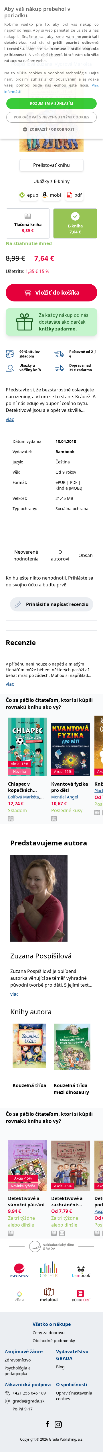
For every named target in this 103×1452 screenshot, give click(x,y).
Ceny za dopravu (49, 1332)
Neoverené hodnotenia (26, 555)
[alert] (51, 69)
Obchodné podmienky (54, 1340)
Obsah (85, 555)
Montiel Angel (64, 797)
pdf (78, 195)
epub (32, 195)
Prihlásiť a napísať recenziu (57, 604)
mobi (55, 195)
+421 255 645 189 (29, 1393)
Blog (60, 1366)
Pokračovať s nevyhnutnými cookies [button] (51, 117)
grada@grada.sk (28, 1401)
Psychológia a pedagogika (18, 1370)
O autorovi (60, 555)
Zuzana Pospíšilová (41, 955)
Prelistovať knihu (51, 165)
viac (10, 419)
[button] (51, 129)
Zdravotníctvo (18, 1360)
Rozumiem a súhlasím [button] (51, 103)
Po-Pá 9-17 (23, 1409)
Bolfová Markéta (23, 797)
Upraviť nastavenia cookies (74, 1395)
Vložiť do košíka (57, 292)
